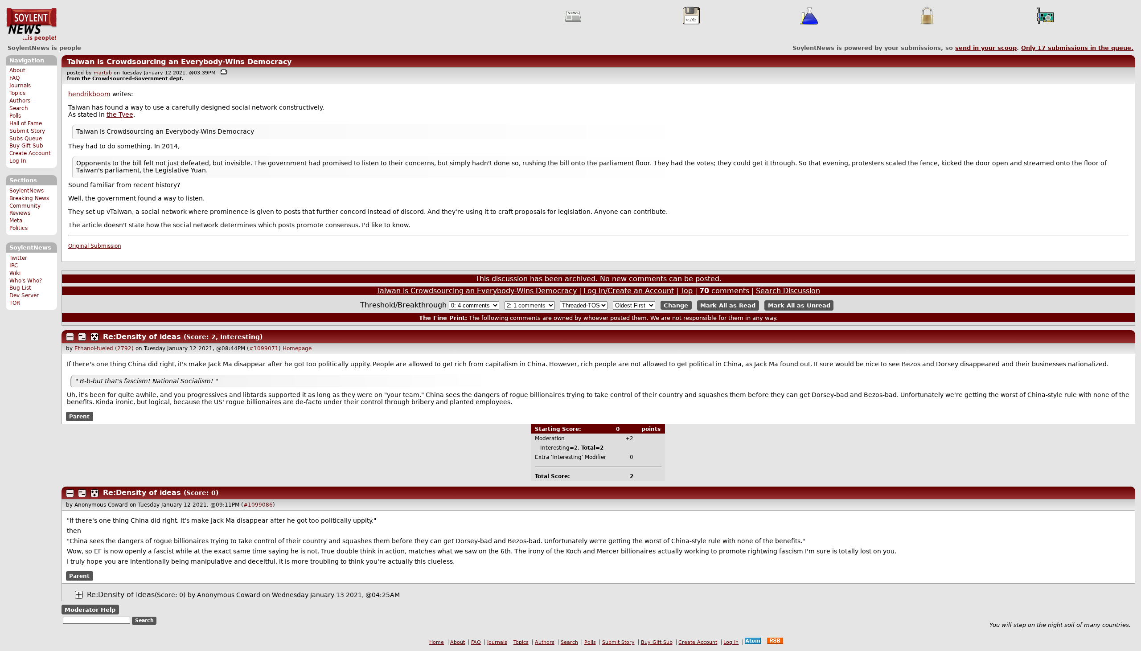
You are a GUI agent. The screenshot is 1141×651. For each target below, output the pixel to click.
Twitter (18, 258)
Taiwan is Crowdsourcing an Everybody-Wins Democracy (179, 61)
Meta (15, 220)
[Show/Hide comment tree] (82, 337)
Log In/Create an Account (628, 291)
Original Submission (94, 246)
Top (687, 291)
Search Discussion (788, 291)
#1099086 (258, 505)
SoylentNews (31, 24)
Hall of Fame (25, 123)
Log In (17, 161)
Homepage (297, 348)
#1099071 (264, 348)
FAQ (14, 78)
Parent (79, 417)
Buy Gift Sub (26, 146)
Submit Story (27, 131)
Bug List (20, 288)
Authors (19, 101)
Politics (18, 228)
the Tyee (120, 114)
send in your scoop (986, 48)
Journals (20, 85)
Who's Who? (25, 281)
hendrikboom (89, 94)
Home (436, 642)
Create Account (30, 153)
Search (18, 108)
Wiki (15, 273)
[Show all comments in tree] (94, 337)
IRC (13, 265)
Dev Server (24, 295)
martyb (103, 73)
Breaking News (29, 198)
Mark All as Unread (799, 305)
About (17, 70)
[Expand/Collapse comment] (70, 337)
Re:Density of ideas (142, 336)
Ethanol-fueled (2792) (104, 348)
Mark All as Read (727, 305)
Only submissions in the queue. (1077, 48)
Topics (17, 93)
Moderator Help (90, 609)
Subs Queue (25, 138)
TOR (14, 303)
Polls (15, 116)
